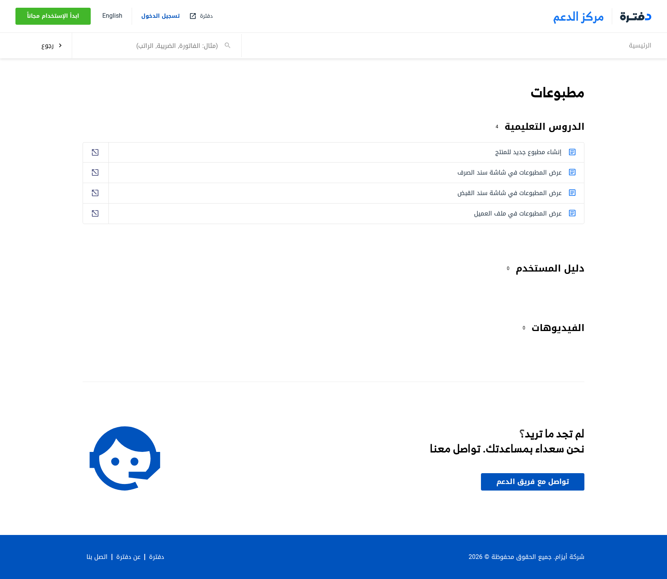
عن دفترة (128, 557)
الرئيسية (640, 45)
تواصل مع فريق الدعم (532, 481)
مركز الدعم (579, 16)
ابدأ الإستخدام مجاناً (53, 16)
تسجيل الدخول (160, 16)
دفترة (156, 557)
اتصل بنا (97, 557)
